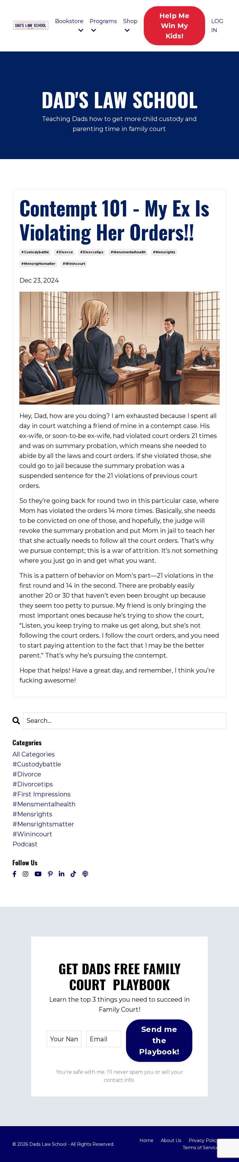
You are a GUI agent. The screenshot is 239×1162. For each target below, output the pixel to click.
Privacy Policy (204, 1140)
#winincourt (74, 264)
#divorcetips (91, 252)
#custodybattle (35, 252)
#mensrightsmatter (38, 264)
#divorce (64, 252)
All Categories (33, 754)
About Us (171, 1140)
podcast (25, 844)
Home (146, 1140)
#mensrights (164, 252)
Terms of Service (201, 1147)
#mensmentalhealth (128, 252)
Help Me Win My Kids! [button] (174, 26)
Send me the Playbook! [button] (159, 1040)
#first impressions (41, 794)
